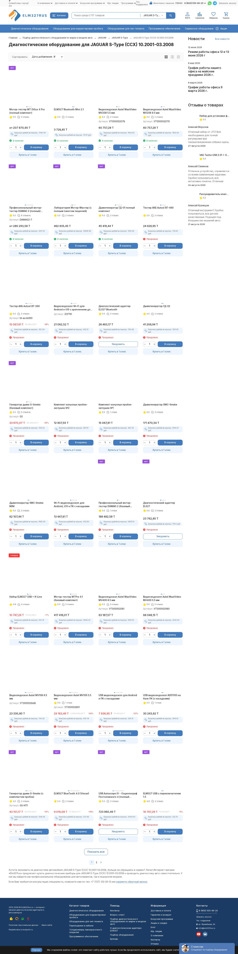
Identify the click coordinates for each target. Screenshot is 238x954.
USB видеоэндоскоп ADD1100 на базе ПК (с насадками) (162, 697)
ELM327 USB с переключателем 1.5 (162, 795)
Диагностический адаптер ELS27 (159, 504)
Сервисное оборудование (200, 28)
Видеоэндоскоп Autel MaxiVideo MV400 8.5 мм (117, 598)
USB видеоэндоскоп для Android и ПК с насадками (118, 697)
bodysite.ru (28, 929)
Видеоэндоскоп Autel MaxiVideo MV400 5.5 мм (162, 598)
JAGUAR (102, 37)
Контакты (114, 910)
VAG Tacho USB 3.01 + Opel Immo (218, 155)
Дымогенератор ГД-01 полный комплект (117, 209)
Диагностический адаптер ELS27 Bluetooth (114, 308)
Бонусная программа (162, 919)
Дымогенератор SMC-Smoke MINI (26, 504)
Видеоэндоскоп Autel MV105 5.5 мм (72, 697)
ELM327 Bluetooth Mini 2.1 (69, 109)
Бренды (114, 939)
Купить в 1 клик (28, 154)
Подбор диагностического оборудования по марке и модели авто (58, 37)
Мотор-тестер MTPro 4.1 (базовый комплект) (68, 598)
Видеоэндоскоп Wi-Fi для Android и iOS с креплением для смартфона (73, 308)
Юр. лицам (113, 3)
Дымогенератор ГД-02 (156, 306)
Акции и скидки (159, 923)
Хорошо (36, 950)
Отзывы (155, 943)
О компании (157, 935)
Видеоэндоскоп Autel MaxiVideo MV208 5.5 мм (117, 111)
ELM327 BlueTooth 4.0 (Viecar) (71, 793)
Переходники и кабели (81, 925)
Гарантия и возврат (161, 914)
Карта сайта (47, 925)
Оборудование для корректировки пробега (78, 28)
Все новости (222, 39)
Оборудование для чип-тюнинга (126, 28)
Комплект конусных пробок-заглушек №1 (115, 406)
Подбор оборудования (122, 934)
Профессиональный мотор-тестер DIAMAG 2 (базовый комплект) (115, 504)
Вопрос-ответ (117, 914)
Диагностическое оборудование (30, 28)
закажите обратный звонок (131, 881)
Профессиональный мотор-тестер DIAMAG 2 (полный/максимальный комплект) (25, 209)
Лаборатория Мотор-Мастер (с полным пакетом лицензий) (72, 209)
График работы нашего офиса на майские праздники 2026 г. (204, 71)
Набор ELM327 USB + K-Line (25, 596)
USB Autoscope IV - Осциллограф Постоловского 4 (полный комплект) (118, 795)
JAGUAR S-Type (120, 37)
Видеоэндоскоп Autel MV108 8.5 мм (28, 697)
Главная (13, 37)
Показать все (96, 851)
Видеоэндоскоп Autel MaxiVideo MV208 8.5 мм (162, 111)
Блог (153, 927)
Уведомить (118, 344)
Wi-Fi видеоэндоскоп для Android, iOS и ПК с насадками (72, 504)
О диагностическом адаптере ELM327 (126, 929)
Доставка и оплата (161, 910)
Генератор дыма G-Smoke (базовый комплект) (24, 406)
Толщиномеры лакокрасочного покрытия (85, 930)
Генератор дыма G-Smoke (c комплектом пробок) (26, 795)
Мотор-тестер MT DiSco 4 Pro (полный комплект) (27, 111)
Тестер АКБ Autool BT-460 (158, 207)
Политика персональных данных (23, 925)
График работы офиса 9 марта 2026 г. (205, 89)
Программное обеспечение (164, 28)
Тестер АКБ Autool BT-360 (24, 306)
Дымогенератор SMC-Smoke (160, 404)
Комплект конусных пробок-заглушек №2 (71, 406)
